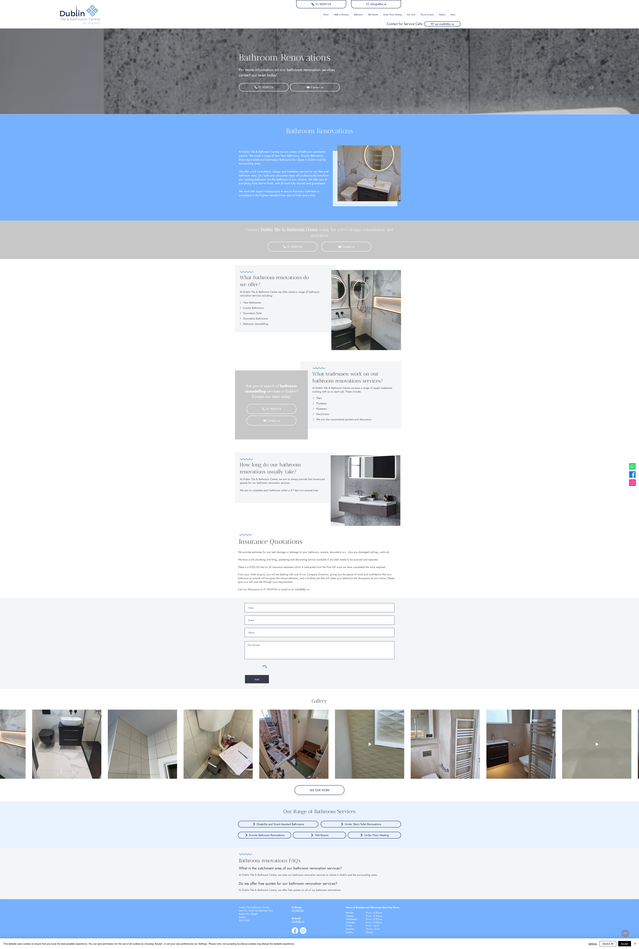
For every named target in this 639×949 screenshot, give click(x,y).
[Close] (635, 943)
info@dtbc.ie (302, 589)
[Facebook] (632, 474)
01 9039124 (298, 910)
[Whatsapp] (632, 466)
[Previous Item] (6, 744)
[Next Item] (633, 744)
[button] (358, 14)
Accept (624, 943)
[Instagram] (632, 482)
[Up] (625, 933)
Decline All (607, 943)
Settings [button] (592, 943)
